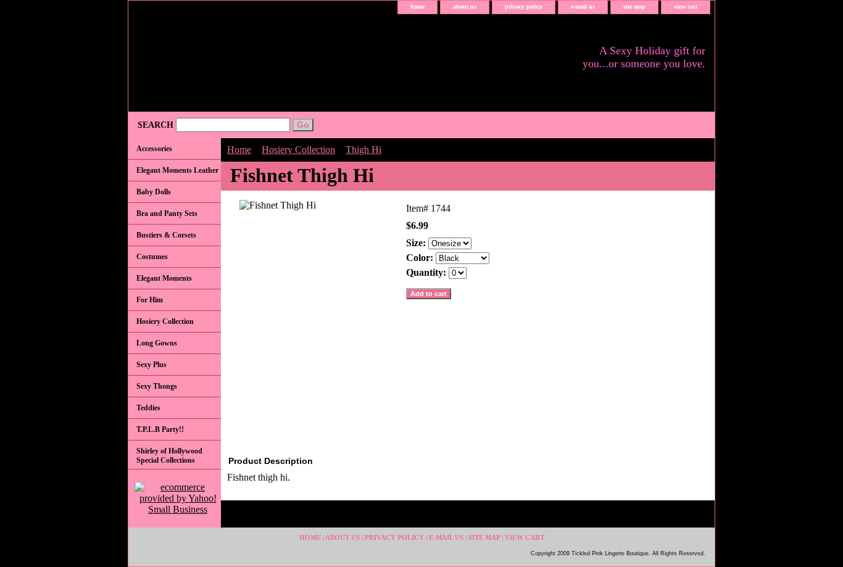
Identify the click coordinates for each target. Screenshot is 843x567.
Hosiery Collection (298, 149)
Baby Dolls (153, 192)
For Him (149, 300)
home (417, 6)
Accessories (154, 148)
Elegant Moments (164, 278)
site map (634, 6)
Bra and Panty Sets (166, 213)
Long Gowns (156, 343)
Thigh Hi (363, 149)
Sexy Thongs (156, 386)
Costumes (152, 256)
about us (464, 6)
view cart (685, 6)
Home (239, 149)
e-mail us (583, 6)
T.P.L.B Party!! (160, 429)
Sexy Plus (151, 364)
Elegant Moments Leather (177, 170)
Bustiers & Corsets (166, 235)
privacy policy (523, 6)
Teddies (148, 408)
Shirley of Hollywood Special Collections (169, 456)
